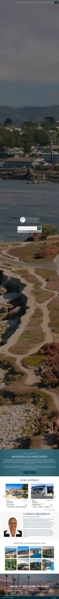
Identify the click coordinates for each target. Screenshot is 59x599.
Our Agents (40, 2)
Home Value (29, 2)
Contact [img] (52, 2)
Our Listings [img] (23, 2)
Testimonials (46, 2)
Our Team (26, 472)
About (34, 2)
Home (18, 2)
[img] (52, 598)
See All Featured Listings (49, 509)
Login (56, 2)
